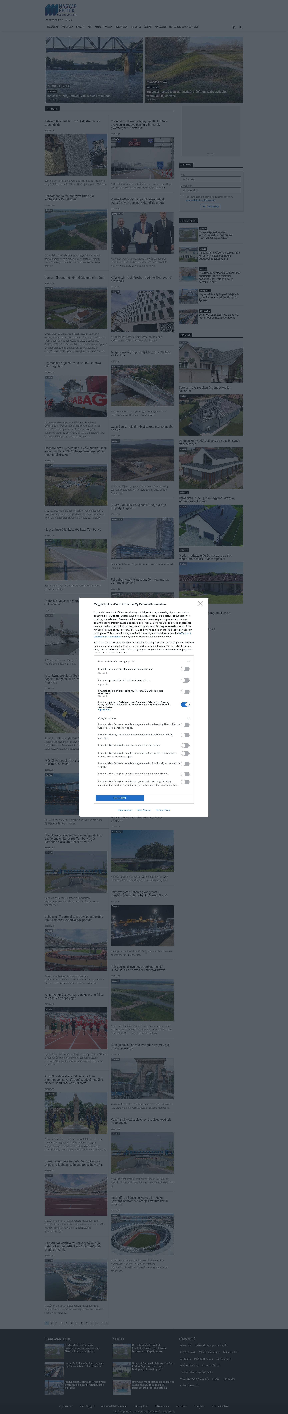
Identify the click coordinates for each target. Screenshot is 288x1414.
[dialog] (144, 707)
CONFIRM (120, 798)
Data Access (144, 810)
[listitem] (144, 661)
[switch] (185, 669)
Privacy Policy (163, 810)
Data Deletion (125, 810)
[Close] (201, 604)
